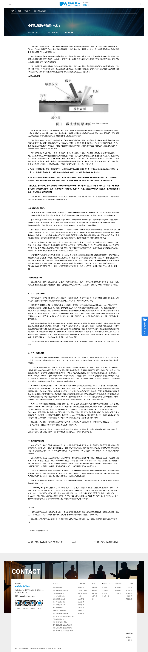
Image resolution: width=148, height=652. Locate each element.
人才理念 (129, 587)
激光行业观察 (42, 530)
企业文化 (81, 607)
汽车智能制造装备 (58, 593)
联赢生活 (129, 599)
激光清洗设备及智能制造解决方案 (63, 616)
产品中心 (56, 583)
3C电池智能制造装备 (59, 596)
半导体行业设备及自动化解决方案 (63, 631)
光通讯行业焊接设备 (59, 602)
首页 (12, 11)
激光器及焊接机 (57, 587)
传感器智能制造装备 (59, 599)
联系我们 (129, 633)
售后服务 (118, 587)
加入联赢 (129, 583)
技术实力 (81, 596)
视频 (93, 599)
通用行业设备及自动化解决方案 (62, 625)
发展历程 (81, 599)
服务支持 (118, 583)
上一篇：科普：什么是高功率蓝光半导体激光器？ (46, 542)
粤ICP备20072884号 (45, 648)
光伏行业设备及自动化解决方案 (62, 628)
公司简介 (81, 587)
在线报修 (118, 590)
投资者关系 (106, 583)
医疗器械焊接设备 (58, 607)
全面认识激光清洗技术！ (41, 11)
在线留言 (129, 640)
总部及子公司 (82, 590)
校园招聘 (129, 593)
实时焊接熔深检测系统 (60, 622)
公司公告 (105, 593)
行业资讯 (27, 11)
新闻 (19, 11)
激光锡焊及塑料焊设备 (60, 610)
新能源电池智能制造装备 (60, 590)
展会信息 (94, 593)
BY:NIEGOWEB (56, 648)
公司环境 (81, 613)
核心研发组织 (82, 593)
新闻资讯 (94, 587)
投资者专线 (105, 596)
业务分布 (81, 602)
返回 (74, 542)
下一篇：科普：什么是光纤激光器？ (107, 542)
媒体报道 (94, 590)
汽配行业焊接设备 (58, 619)
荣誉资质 (81, 605)
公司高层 (81, 610)
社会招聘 (129, 590)
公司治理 (105, 590)
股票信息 (105, 587)
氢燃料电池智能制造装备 (60, 613)
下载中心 (118, 593)
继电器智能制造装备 (59, 605)
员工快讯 (129, 596)
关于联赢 (81, 583)
